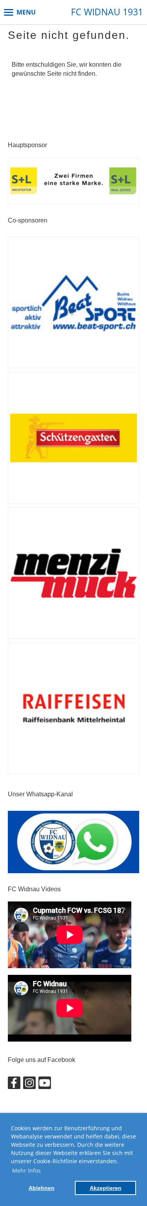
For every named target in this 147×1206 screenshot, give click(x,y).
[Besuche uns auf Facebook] (14, 1085)
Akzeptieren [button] (106, 1188)
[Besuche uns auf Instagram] (29, 1085)
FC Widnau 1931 (107, 12)
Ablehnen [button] (41, 1188)
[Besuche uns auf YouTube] (44, 1085)
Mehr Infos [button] (26, 1170)
